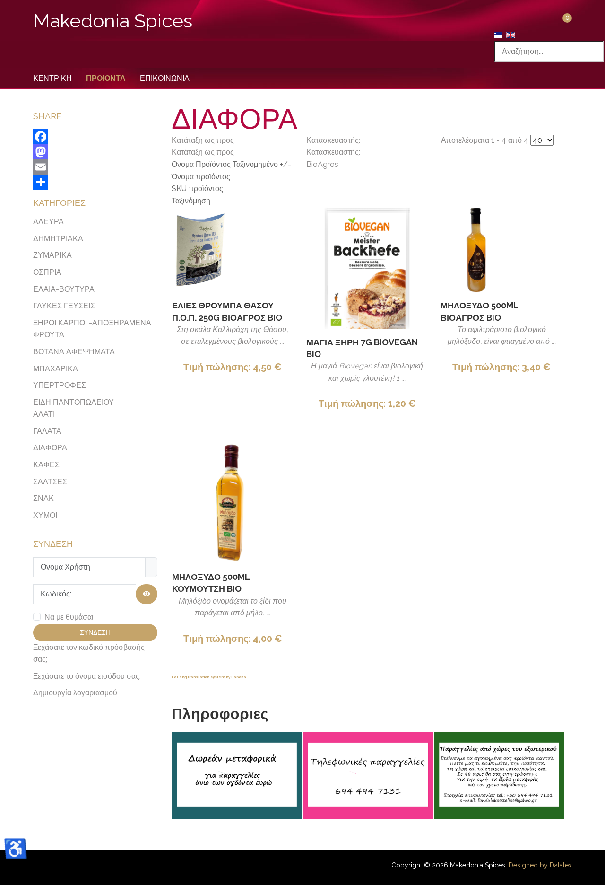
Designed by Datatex (540, 865)
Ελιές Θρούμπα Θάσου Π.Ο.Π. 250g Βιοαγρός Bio (227, 311)
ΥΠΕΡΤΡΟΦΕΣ (59, 385)
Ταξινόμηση (191, 200)
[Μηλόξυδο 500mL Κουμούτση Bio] (233, 502)
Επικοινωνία (165, 78)
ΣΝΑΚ (43, 498)
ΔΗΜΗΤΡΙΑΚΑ (58, 238)
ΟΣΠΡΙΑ (47, 272)
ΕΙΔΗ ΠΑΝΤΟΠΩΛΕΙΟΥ (73, 402)
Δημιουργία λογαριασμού (75, 692)
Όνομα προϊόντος (201, 176)
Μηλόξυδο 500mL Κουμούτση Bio (211, 583)
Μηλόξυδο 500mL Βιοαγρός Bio (479, 311)
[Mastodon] (95, 151)
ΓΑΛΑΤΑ (47, 431)
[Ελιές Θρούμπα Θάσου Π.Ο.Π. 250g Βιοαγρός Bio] (200, 249)
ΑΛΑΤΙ (44, 414)
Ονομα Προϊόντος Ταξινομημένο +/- (231, 164)
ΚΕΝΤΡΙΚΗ (52, 78)
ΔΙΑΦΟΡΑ (50, 447)
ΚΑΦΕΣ (46, 464)
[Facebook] (95, 136)
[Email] (95, 167)
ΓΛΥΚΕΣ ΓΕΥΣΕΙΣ (64, 305)
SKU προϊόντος (197, 188)
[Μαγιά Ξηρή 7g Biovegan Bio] (367, 267)
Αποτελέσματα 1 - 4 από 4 (485, 140)
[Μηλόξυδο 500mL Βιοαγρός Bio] (476, 249)
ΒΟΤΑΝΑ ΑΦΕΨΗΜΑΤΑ (74, 351)
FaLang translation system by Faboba (209, 677)
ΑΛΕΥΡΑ (48, 221)
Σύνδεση (95, 632)
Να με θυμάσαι (69, 617)
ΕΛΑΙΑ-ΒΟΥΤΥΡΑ (64, 289)
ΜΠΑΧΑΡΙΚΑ (55, 368)
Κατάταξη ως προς (231, 170)
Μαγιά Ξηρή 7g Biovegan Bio (362, 348)
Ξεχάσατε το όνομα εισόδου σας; (87, 676)
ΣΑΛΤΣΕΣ (50, 481)
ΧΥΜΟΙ (45, 515)
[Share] (95, 182)
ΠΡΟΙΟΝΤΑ (106, 78)
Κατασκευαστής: (333, 152)
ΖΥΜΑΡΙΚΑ (52, 255)
